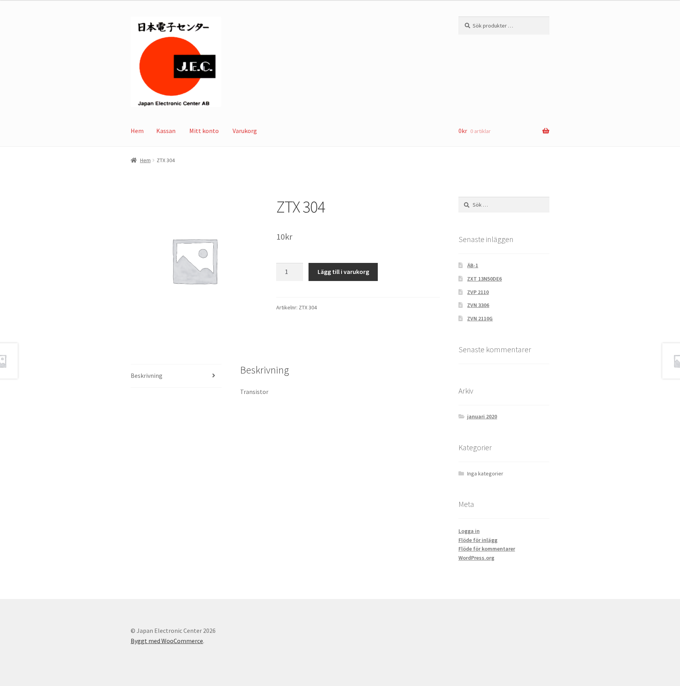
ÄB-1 (472, 265)
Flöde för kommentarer (486, 548)
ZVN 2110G (480, 318)
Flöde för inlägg (477, 540)
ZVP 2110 (478, 292)
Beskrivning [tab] (147, 375)
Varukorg (245, 131)
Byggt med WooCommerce (167, 641)
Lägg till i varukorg (343, 272)
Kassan (166, 131)
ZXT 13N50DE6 (484, 278)
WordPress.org (476, 557)
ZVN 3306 (478, 305)
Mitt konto (204, 131)
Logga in (469, 530)
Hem (137, 131)
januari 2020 (482, 416)
